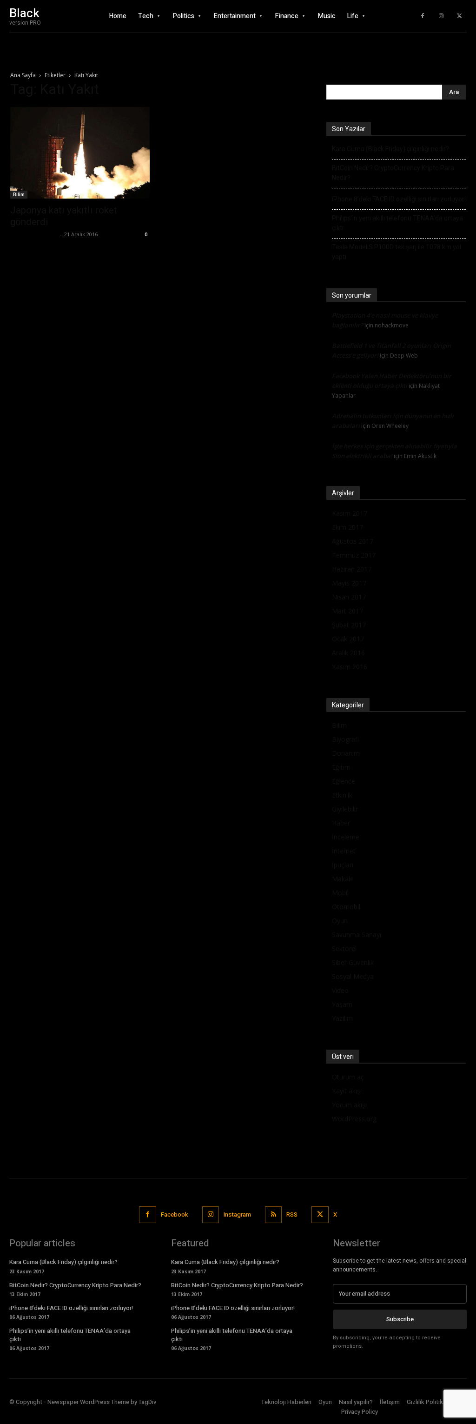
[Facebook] (423, 16)
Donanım (346, 753)
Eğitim (341, 767)
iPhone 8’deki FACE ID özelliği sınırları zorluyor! (399, 199)
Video (340, 990)
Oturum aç (348, 1076)
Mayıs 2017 (349, 583)
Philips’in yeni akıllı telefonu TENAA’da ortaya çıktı (397, 223)
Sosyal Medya (353, 976)
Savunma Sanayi (356, 934)
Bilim (19, 194)
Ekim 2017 (347, 527)
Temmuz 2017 (354, 555)
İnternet (344, 850)
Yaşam (342, 1004)
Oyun (340, 920)
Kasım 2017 (349, 513)
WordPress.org (354, 1118)
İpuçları (342, 864)
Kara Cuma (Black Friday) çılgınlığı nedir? (390, 149)
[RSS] (273, 1214)
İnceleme (345, 836)
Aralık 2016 (348, 652)
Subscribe (400, 1319)
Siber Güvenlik (353, 962)
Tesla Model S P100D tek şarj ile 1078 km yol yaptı (396, 251)
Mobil (340, 892)
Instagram (237, 1214)
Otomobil (346, 906)
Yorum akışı (349, 1104)
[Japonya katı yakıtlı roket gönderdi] (80, 153)
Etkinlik (342, 795)
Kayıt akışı (347, 1090)
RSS (292, 1214)
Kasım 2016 (349, 666)
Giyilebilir (345, 809)
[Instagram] (441, 16)
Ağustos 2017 (352, 541)
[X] (460, 16)
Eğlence (343, 781)
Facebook (174, 1214)
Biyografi (345, 739)
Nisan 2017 (349, 596)
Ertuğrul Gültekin (34, 234)
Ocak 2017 (348, 638)
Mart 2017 (347, 610)
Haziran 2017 (351, 569)
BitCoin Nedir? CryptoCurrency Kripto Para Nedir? (393, 172)
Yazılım (342, 1018)
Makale (343, 878)
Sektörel (344, 948)
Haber (341, 822)
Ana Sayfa (23, 75)
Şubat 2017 (349, 624)
